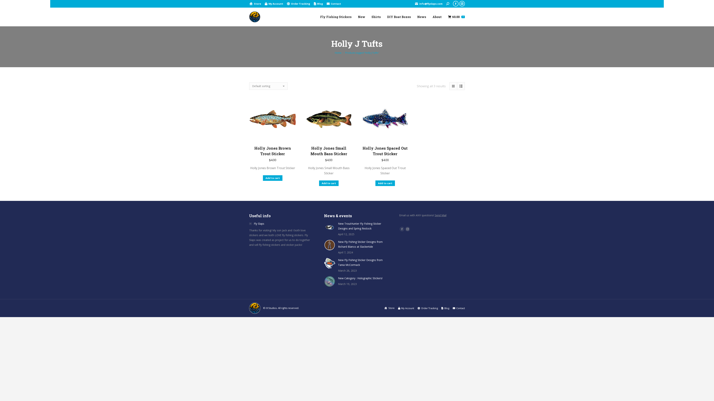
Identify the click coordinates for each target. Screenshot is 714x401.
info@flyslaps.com (431, 3)
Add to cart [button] (273, 178)
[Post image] (329, 226)
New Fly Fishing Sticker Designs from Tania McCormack (360, 262)
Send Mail (440, 215)
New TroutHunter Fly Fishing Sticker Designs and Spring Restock (359, 226)
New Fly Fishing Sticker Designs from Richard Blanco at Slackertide (360, 244)
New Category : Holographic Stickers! (360, 278)
